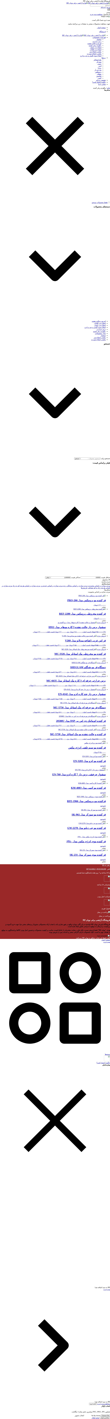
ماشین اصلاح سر (100, 337)
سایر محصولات (100, 333)
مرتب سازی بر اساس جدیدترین (51, 586)
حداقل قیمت (105, 577)
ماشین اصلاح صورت (98, 340)
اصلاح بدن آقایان (100, 323)
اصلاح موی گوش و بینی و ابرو (95, 327)
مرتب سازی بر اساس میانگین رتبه (75, 586)
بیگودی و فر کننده (99, 331)
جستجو (77, 458)
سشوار (103, 335)
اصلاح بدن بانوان (100, 325)
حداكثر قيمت (75, 577)
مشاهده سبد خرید (103, 1404)
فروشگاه (102, 32)
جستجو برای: (105, 458)
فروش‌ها (84, 588)
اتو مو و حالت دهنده (99, 321)
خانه (108, 88)
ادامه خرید (93, 1404)
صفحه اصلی (101, 28)
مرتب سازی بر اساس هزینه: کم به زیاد (26, 586)
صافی (47, 577)
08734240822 (91, 869)
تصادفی (90, 588)
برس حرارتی (101, 329)
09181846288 (101, 869)
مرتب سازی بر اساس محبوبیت (99, 586)
